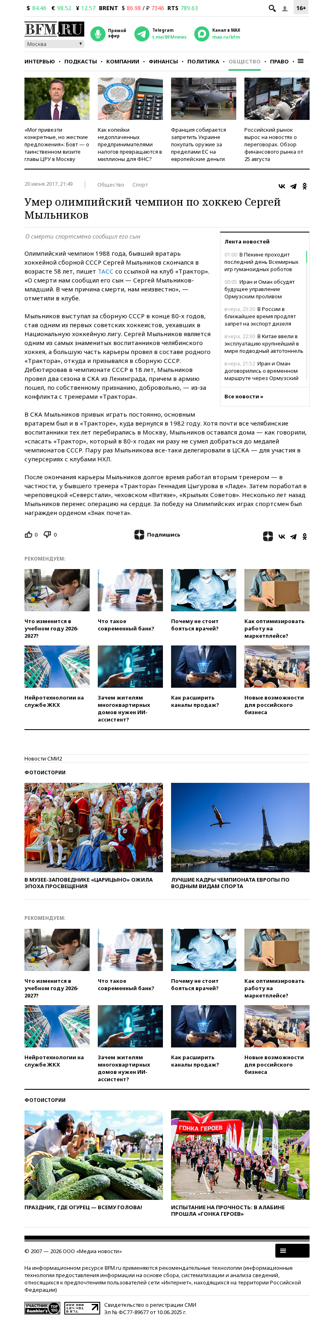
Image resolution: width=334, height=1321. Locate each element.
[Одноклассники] (305, 186)
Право (279, 61)
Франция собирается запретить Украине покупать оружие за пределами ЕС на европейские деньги (198, 144)
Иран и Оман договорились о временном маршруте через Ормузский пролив (261, 374)
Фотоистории (45, 772)
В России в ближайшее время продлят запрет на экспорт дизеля (260, 316)
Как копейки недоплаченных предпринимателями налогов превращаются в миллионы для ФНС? (130, 144)
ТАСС (106, 271)
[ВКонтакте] (282, 186)
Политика (203, 61)
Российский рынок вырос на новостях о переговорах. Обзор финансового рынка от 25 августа (273, 144)
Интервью (39, 61)
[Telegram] (293, 186)
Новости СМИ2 (43, 758)
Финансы (163, 61)
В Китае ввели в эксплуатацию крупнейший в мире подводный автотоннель (263, 343)
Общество (245, 61)
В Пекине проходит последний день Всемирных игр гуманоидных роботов (261, 262)
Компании (122, 61)
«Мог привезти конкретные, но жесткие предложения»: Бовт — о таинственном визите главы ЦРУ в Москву (56, 144)
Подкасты (80, 61)
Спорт (140, 184)
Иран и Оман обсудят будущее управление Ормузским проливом (259, 289)
